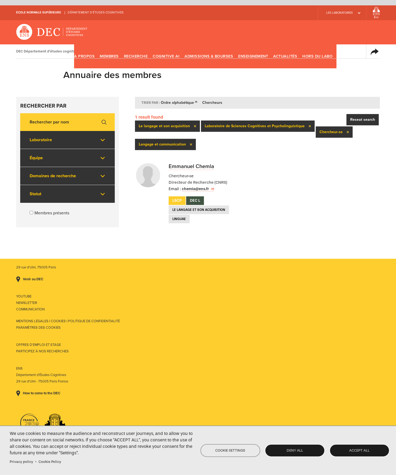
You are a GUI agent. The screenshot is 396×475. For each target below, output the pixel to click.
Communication (30, 309)
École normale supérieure (38, 12)
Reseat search (362, 119)
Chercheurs (212, 102)
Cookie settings (230, 450)
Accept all (359, 450)
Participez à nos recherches (42, 351)
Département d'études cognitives (96, 12)
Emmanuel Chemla (191, 166)
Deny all (295, 450)
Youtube (24, 296)
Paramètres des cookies (38, 327)
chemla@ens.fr (195, 189)
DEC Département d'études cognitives (52, 32)
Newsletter (26, 303)
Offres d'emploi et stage (38, 345)
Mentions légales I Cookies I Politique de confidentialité (68, 321)
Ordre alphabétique (179, 102)
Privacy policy (21, 461)
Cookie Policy (50, 461)
